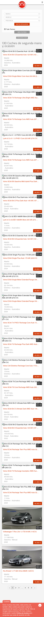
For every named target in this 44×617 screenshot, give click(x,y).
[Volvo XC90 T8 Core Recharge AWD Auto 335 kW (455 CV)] (22, 382)
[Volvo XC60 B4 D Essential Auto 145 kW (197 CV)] (22, 424)
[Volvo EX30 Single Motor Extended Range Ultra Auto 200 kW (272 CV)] (22, 275)
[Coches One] (22, 5)
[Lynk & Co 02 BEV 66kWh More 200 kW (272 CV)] (22, 216)
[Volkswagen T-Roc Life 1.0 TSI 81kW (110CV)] (22, 518)
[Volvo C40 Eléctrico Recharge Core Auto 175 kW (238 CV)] (22, 361)
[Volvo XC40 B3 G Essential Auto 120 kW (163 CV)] (22, 51)
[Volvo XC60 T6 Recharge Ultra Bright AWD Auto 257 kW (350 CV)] (22, 93)
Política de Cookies (22, 613)
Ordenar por (22, 38)
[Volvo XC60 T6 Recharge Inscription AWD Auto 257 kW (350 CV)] (22, 466)
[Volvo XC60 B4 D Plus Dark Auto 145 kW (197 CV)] (22, 197)
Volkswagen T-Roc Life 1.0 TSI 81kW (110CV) (20, 531)
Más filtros (22, 32)
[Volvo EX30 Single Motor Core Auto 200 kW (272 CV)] (22, 71)
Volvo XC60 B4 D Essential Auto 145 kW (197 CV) (21, 428)
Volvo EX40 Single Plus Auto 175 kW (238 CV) (20, 258)
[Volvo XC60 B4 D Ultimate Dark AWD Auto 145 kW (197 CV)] (22, 404)
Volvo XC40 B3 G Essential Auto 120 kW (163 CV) (21, 54)
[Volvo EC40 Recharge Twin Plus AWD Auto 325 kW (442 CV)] (22, 445)
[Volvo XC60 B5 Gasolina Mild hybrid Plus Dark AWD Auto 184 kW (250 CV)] (22, 176)
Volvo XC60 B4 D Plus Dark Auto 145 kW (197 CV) (21, 200)
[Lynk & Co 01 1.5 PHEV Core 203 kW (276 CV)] (22, 135)
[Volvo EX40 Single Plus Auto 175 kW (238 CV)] (22, 255)
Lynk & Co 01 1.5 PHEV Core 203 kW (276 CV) (20, 138)
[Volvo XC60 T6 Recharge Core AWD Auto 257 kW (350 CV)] (22, 114)
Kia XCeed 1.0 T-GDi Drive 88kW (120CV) (18, 571)
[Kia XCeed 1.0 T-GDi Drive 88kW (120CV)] (22, 557)
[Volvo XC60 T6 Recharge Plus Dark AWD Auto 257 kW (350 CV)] (22, 339)
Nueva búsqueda (22, 24)
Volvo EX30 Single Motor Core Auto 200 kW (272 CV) (22, 76)
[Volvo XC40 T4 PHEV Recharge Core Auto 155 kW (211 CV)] (22, 318)
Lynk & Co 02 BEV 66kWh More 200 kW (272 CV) (21, 220)
